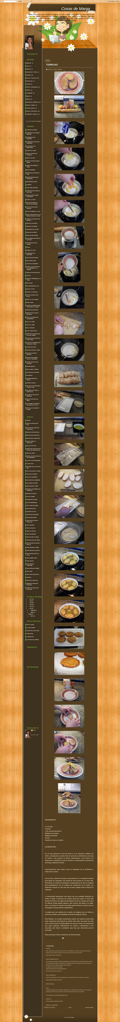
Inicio (70, 1007)
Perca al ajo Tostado (32, 299)
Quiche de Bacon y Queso (33, 350)
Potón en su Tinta (31, 347)
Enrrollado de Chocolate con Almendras (34, 457)
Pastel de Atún (30, 289)
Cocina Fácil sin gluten (33, 630)
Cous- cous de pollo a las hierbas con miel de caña (34, 215)
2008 (31, 600)
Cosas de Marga (75, 8)
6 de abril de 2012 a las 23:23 (53, 955)
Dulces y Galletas (32, 78)
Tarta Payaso (30, 561)
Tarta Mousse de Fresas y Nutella (33, 544)
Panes (28, 96)
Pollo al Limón (31, 324)
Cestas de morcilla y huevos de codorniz (32, 203)
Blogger (39, 121)
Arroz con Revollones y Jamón (33, 161)
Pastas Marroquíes (32, 502)
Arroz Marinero (31, 169)
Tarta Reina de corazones (30, 564)
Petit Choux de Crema (32, 505)
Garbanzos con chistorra (31, 254)
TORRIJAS (30, 614)
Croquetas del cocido (33, 229)
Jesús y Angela (50, 975)
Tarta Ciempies (30, 525)
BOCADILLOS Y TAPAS (32, 72)
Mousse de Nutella (32, 493)
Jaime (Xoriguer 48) (51, 959)
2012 (31, 608)
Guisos (28, 90)
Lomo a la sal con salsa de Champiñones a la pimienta (33, 268)
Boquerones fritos (32, 181)
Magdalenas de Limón (32, 486)
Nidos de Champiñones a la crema (34, 279)
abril (32, 612)
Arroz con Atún (31, 158)
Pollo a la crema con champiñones (32, 318)
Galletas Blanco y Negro (33, 471)
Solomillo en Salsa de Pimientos (33, 395)
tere (47, 948)
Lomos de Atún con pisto (33, 272)
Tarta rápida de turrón (33, 568)
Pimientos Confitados (32, 309)
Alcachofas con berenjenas (31, 147)
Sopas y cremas (31, 105)
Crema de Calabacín (32, 223)
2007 (31, 599)
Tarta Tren (29, 571)
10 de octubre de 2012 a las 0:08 (54, 1001)
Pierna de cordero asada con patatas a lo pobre (33, 306)
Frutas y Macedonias (32, 87)
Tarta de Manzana (31, 534)
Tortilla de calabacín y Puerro (33, 409)
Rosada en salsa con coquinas (32, 362)
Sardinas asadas (31, 382)
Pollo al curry (31, 321)
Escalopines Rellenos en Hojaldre (33, 239)
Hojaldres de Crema (32, 483)
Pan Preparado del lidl (33, 286)
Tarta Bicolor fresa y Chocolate (32, 521)
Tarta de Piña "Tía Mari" (33, 537)
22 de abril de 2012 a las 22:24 (54, 971)
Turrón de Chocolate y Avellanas (33, 588)
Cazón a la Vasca (31, 199)
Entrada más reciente (49, 1007)
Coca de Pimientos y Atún (33, 211)
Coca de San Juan (31, 445)
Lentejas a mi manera (32, 263)
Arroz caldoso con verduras (32, 154)
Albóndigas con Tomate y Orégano (33, 133)
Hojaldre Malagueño (32, 257)
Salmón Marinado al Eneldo (32, 379)
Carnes (28, 75)
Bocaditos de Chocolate (33, 438)
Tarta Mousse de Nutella (33, 550)
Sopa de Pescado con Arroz (32, 400)
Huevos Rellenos (31, 260)
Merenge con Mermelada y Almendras (34, 490)
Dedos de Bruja (31, 453)
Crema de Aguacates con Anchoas (33, 219)
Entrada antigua (89, 1007)
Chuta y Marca (30, 624)
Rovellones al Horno (32, 369)
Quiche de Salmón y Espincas (32, 354)
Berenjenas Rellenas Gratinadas (32, 178)
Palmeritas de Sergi (32, 499)
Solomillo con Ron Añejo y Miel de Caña (33, 386)
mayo (32, 616)
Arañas (28, 420)
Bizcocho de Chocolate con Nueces (33, 428)
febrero (33, 610)
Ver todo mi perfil (34, 734)
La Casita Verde (31, 627)
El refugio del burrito (33, 639)
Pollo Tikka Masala (32, 330)
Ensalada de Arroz (32, 232)
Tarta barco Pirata (32, 517)
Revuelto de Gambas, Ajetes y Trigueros (32, 358)
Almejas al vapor (31, 150)
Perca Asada (30, 302)
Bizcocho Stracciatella (33, 432)
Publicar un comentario (52, 1005)
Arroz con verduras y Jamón (33, 166)
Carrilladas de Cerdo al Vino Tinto (33, 191)
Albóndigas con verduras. (31, 138)
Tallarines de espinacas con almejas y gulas (33, 404)
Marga (34, 730)
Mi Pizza (29, 275)
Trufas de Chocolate (32, 580)
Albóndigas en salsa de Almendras (33, 142)
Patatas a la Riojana (32, 292)
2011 (31, 606)
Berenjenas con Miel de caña (33, 173)
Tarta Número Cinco (32, 558)
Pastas (28, 99)
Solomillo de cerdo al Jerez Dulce (33, 391)
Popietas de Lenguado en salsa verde (33, 339)
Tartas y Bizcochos (32, 111)
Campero (29, 184)
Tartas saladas (31, 108)
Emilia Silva (49, 984)
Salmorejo (30, 375)
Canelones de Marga (32, 187)
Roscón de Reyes (31, 508)
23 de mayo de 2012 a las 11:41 (54, 980)
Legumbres (30, 93)
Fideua (28, 247)
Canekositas (30, 633)
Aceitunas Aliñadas (32, 129)
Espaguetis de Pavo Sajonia (32, 243)
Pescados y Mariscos (32, 102)
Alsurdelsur (30, 636)
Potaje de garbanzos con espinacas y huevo (33, 343)
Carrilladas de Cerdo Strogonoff (32, 196)
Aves (28, 66)
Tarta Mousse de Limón (33, 547)
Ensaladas (29, 81)
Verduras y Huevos (32, 114)
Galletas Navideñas (32, 477)
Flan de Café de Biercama (33, 460)
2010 (31, 604)
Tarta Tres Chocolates (33, 574)
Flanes (28, 84)
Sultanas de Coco (31, 511)
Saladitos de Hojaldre (33, 372)
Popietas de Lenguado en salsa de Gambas (33, 334)
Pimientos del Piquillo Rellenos (33, 313)
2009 (31, 602)
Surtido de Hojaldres (32, 514)
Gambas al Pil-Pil (31, 250)
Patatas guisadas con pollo (32, 295)
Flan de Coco (30, 463)
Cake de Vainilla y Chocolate (31, 442)
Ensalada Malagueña (32, 235)
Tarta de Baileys (31, 528)
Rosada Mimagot (31, 366)
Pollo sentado (31, 327)
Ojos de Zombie (31, 496)
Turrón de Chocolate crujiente (32, 584)
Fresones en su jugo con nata (33, 467)
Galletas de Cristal (32, 474)
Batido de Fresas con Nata (32, 424)
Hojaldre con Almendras (33, 480)
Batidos (29, 69)
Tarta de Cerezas (31, 531)
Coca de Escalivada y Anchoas (32, 208)
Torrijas (29, 577)
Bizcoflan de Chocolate (33, 435)
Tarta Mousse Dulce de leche (33, 554)
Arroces (29, 63)
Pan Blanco (30, 283)
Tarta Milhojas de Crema (33, 540)
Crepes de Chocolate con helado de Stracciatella (33, 449)
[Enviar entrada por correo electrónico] (62, 938)
